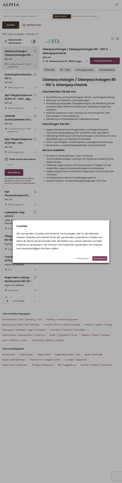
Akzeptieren (100, 258)
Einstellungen (82, 258)
